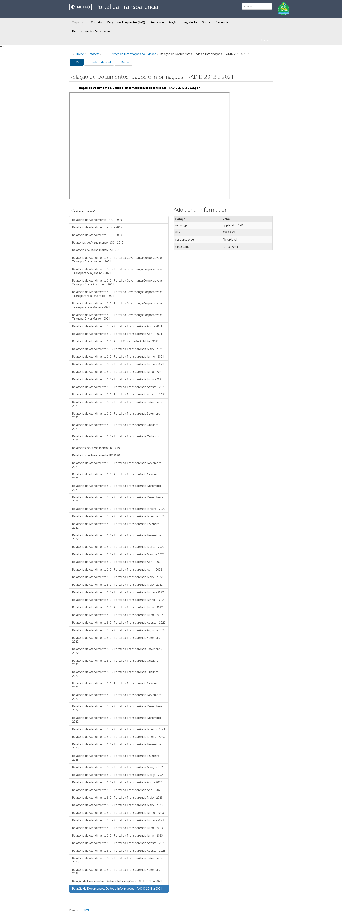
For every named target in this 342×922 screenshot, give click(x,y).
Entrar (265, 40)
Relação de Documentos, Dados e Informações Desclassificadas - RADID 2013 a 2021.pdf (138, 88)
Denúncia (222, 22)
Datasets (93, 54)
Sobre (206, 22)
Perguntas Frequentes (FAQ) (126, 22)
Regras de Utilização (163, 22)
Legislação (190, 22)
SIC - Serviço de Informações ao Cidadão (129, 54)
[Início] (80, 7)
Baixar (124, 62)
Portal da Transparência (126, 7)
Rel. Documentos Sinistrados (91, 31)
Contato (96, 22)
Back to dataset (100, 62)
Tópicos (78, 22)
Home (80, 54)
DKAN (86, 909)
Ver (79, 63)
